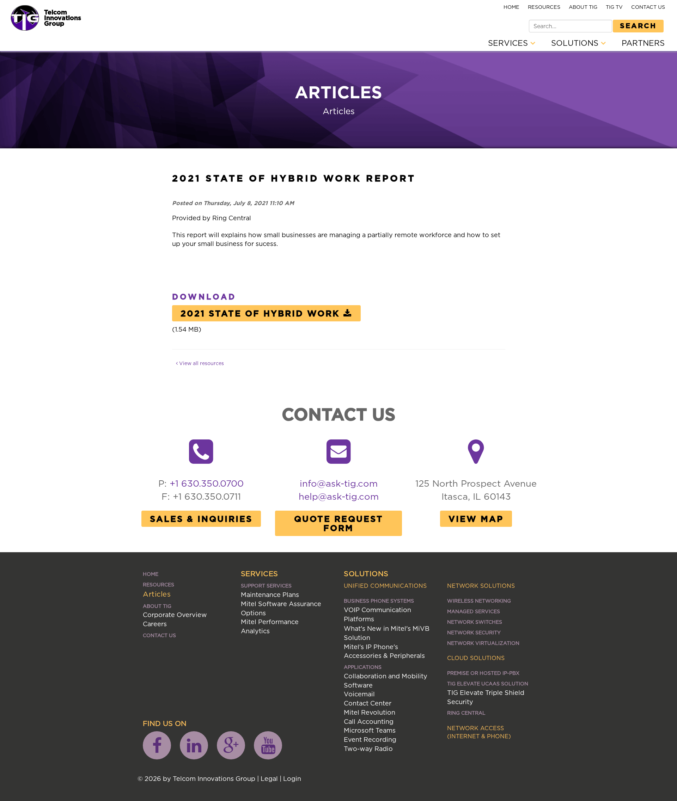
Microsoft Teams (370, 730)
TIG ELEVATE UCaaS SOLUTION (487, 683)
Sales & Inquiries (201, 518)
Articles (157, 594)
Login (292, 778)
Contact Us (648, 7)
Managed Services (473, 611)
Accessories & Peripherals (384, 655)
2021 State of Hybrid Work (260, 313)
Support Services (266, 585)
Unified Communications (385, 586)
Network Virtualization (483, 643)
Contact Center (367, 703)
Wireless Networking (479, 600)
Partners (643, 43)
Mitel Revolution (369, 712)
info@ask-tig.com (339, 483)
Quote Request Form (338, 523)
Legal (269, 778)
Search (638, 25)
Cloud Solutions (476, 658)
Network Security (474, 632)
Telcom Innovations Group (62, 17)
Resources (544, 7)
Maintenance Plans (270, 594)
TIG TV (614, 7)
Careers (155, 624)
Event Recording (370, 739)
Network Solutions (481, 586)
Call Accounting (369, 721)
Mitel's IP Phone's (371, 646)
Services (509, 43)
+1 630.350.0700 (207, 483)
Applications (363, 667)
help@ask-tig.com (339, 496)
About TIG (583, 7)
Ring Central (466, 712)
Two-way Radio (368, 748)
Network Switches (474, 621)
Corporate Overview (175, 614)
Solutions (576, 43)
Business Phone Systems (379, 600)
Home (511, 7)
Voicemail (359, 694)
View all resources (201, 363)
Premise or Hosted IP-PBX (483, 673)
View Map (476, 518)
